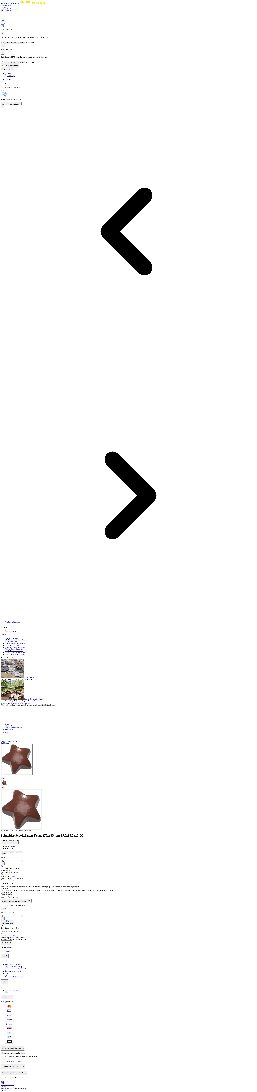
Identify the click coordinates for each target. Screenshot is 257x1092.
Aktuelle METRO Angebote (14, 977)
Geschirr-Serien (29, 677)
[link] (130, 83)
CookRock (14, 876)
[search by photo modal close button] (2, 33)
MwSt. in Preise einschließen (10, 104)
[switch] (7, 69)
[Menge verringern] (2, 861)
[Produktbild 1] (4, 783)
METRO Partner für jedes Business (16, 640)
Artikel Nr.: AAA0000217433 (10, 840)
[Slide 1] (1, 776)
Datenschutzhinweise (7, 1085)
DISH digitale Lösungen (12, 645)
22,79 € (4, 854)
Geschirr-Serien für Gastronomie (15, 643)
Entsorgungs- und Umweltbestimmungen (14, 1088)
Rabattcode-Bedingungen (13, 964)
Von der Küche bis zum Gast (14, 651)
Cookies (3, 1086)
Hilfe (6, 973)
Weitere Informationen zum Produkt (12, 852)
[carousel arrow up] (3, 778)
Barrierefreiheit (5, 1090)
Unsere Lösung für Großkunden (15, 652)
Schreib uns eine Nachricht (13, 1061)
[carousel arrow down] (3, 787)
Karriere (7, 951)
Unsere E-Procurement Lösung (14, 654)
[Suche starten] (3, 45)
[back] (3, 20)
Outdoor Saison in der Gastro (33, 699)
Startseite (8, 724)
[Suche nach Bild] (2, 25)
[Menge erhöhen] (22, 861)
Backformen (9, 729)
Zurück (7, 733)
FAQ (6, 975)
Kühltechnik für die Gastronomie (15, 647)
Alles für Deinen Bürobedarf (14, 649)
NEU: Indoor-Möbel (11, 642)
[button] (128, 738)
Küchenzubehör (10, 726)
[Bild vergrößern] (21, 809)
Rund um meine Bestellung (13, 966)
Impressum (4, 1081)
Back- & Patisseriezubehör (13, 728)
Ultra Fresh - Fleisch (11, 638)
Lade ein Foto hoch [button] (10, 42)
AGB (2, 1083)
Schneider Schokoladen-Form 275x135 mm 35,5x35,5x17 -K (42, 835)
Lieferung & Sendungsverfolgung (15, 968)
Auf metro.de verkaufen (12, 990)
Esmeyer (12, 846)
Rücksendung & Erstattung (13, 971)
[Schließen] (2, 106)
